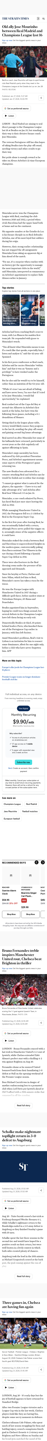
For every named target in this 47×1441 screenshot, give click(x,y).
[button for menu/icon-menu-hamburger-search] (43, 18)
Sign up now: (7, 40)
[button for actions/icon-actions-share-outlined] (41, 98)
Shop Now (11, 914)
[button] (38, 18)
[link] (15, 18)
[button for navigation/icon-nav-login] (38, 18)
